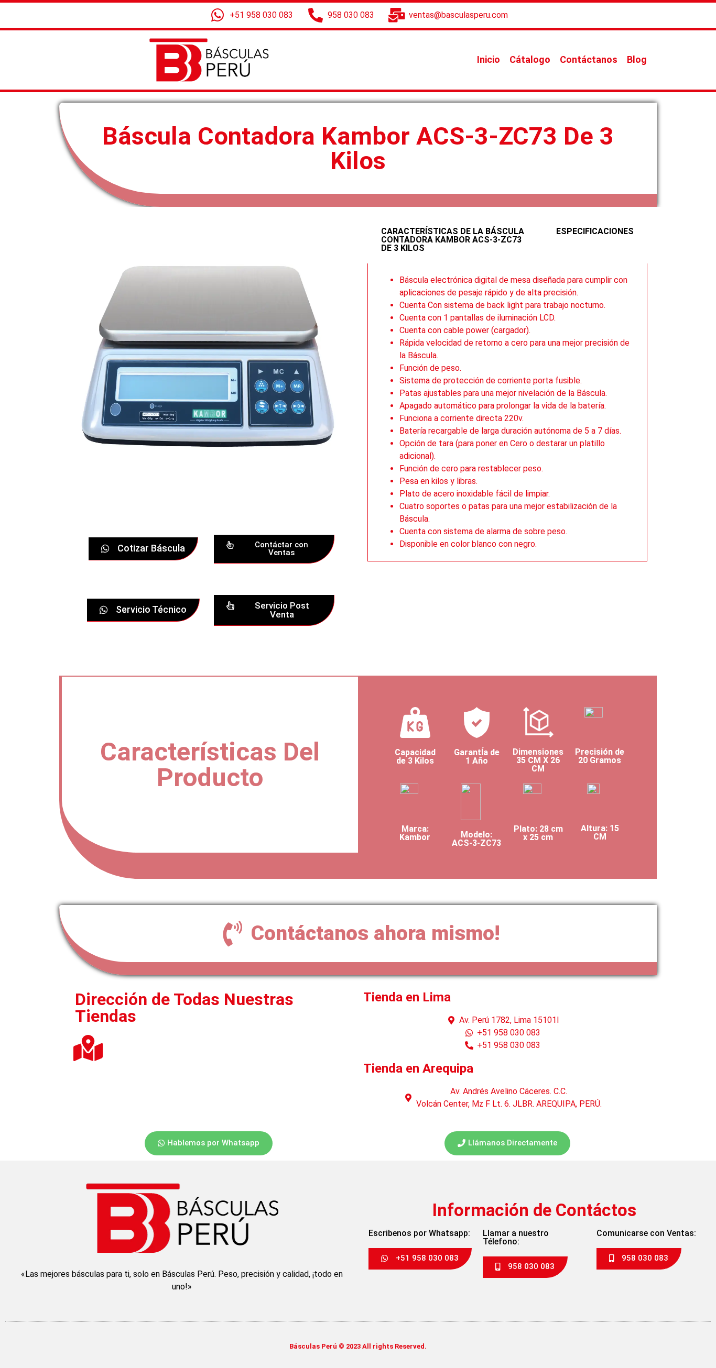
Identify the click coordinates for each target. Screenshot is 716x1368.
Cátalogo (529, 59)
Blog (637, 59)
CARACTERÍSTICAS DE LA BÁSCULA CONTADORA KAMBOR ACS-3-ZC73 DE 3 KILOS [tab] (452, 239)
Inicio (488, 59)
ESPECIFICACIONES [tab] (595, 231)
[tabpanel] (507, 412)
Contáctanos (588, 59)
